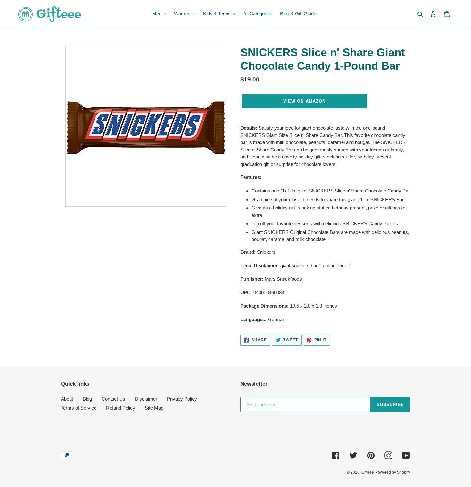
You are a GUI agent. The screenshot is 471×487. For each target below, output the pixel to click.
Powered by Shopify (392, 472)
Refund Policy (120, 408)
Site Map (154, 408)
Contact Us (113, 399)
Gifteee (367, 472)
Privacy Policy (182, 399)
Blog (87, 399)
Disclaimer (146, 399)
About (67, 399)
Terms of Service (78, 408)
